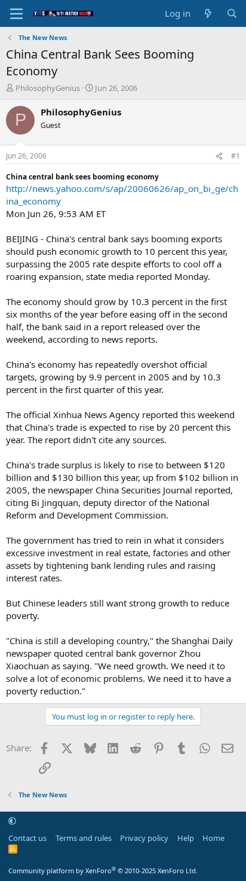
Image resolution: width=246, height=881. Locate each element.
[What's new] (208, 13)
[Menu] (16, 14)
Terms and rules (84, 838)
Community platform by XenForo (103, 870)
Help (185, 838)
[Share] (219, 156)
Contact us (27, 838)
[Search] (232, 13)
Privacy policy (144, 838)
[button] (12, 820)
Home (213, 838)
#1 (235, 156)
